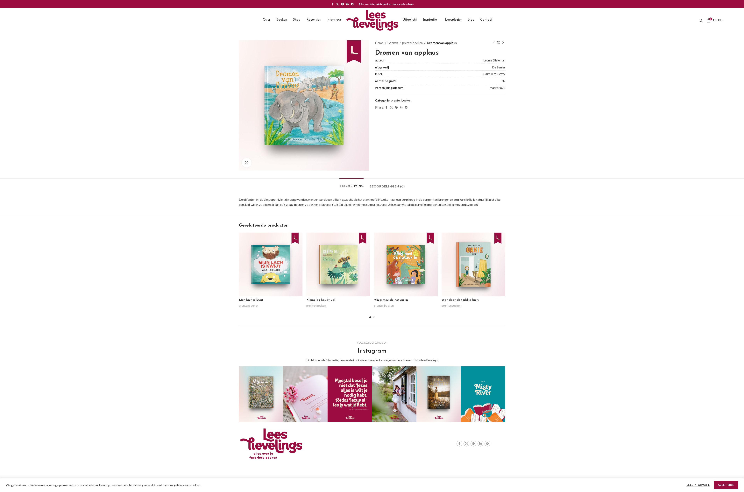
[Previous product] (493, 42)
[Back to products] (498, 42)
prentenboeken (412, 43)
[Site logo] (372, 20)
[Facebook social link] (332, 4)
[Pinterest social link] (342, 4)
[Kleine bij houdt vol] (338, 264)
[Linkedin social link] (347, 4)
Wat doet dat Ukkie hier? (460, 300)
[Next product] (503, 42)
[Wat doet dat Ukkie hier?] (473, 264)
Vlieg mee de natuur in (391, 300)
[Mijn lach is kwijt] (271, 264)
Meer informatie (698, 484)
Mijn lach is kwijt (251, 300)
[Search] (701, 20)
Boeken (393, 43)
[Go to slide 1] (370, 317)
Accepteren (726, 484)
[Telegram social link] (352, 4)
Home (379, 43)
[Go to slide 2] (374, 317)
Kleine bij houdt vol (320, 300)
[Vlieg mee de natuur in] (406, 264)
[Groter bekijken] (247, 163)
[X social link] (337, 4)
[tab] (351, 184)
